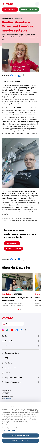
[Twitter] (26, 330)
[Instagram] (3, 330)
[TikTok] (7, 330)
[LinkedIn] (21, 330)
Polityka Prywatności (8, 427)
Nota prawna (20, 427)
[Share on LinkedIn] (19, 76)
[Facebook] (16, 330)
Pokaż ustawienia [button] (9, 431)
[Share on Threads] (23, 76)
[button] (37, 4)
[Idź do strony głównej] (7, 3)
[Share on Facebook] (11, 76)
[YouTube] (12, 330)
